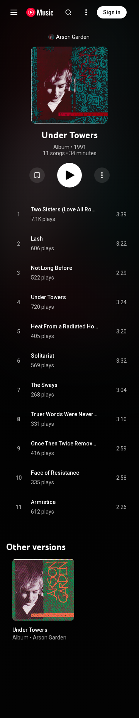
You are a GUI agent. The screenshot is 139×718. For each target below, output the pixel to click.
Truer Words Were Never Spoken (64, 414)
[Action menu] (102, 175)
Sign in (111, 12)
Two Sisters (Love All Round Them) (64, 209)
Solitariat (42, 356)
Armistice (43, 502)
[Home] (40, 12)
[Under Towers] (43, 590)
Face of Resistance (55, 473)
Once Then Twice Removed (64, 443)
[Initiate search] (68, 12)
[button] (37, 175)
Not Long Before (51, 268)
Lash (37, 239)
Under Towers (48, 297)
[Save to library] (37, 175)
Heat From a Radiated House (64, 326)
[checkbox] (121, 214)
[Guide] (14, 12)
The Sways (44, 385)
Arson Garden (73, 37)
